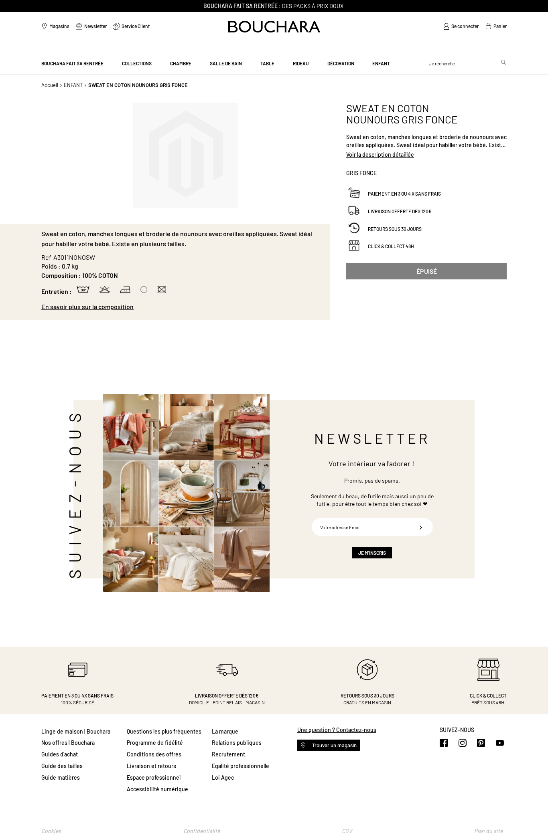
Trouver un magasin (334, 745)
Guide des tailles (62, 765)
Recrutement (228, 754)
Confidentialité (201, 830)
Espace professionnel (154, 777)
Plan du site (488, 830)
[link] (461, 26)
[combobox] (468, 64)
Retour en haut (534, 817)
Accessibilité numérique (157, 789)
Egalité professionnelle (240, 765)
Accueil (49, 85)
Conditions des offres (154, 754)
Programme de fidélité (155, 742)
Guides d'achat (59, 754)
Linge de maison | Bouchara (75, 731)
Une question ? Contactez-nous (336, 729)
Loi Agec (223, 777)
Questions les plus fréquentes (164, 731)
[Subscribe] (421, 527)
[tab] (181, 306)
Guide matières (60, 777)
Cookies (51, 830)
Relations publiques (237, 742)
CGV (347, 830)
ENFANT (73, 85)
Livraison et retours (151, 765)
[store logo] (274, 26)
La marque (225, 731)
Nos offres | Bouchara (68, 742)
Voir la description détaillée (380, 154)
